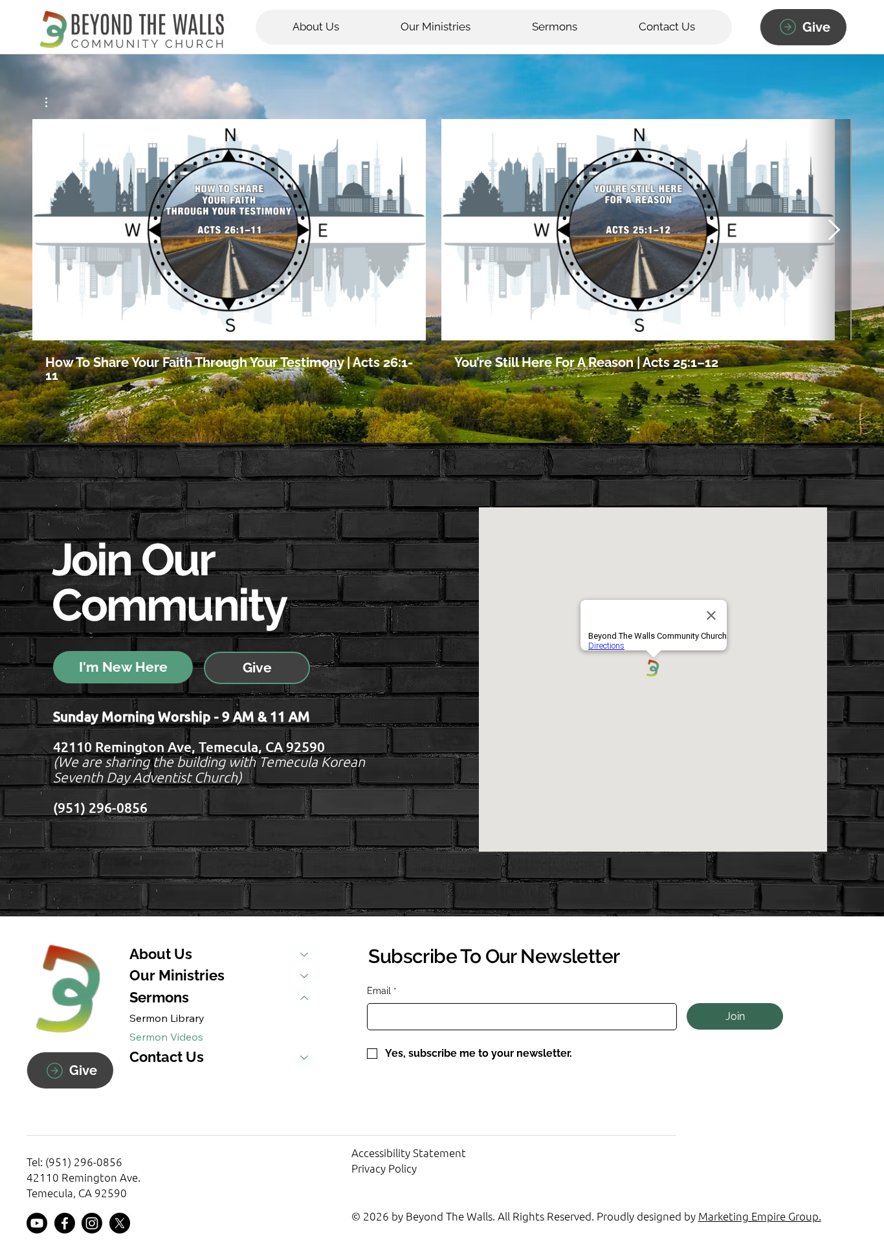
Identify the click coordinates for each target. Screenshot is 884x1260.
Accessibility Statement (408, 1152)
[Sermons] (305, 998)
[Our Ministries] (305, 976)
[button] (554, 27)
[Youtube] (37, 1223)
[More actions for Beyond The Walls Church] (52, 102)
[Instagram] (92, 1223)
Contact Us (166, 1057)
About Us (160, 954)
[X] (119, 1223)
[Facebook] (64, 1223)
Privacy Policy (384, 1168)
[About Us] (305, 955)
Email (382, 991)
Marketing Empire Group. (759, 1216)
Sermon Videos (166, 1036)
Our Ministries (177, 975)
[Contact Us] (305, 1057)
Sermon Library (166, 1017)
